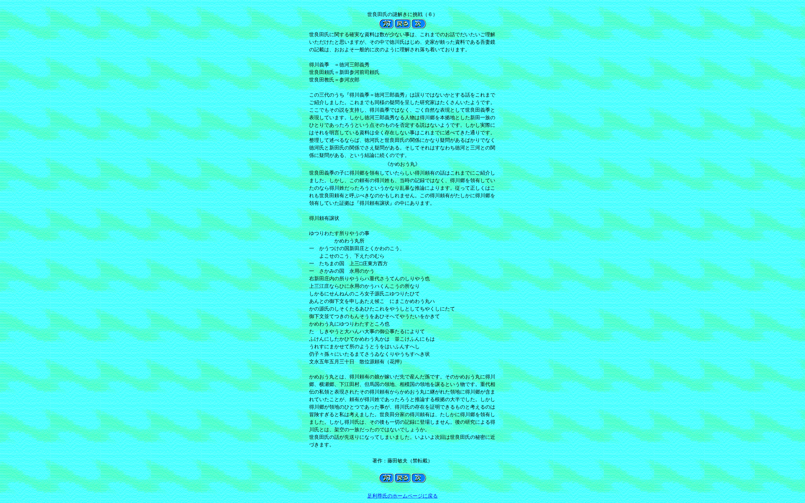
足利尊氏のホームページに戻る (402, 496)
